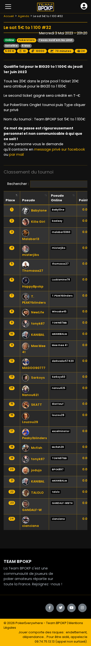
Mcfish (36, 448)
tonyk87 (38, 323)
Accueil (9, 16)
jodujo (36, 470)
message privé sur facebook (59, 149)
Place (10, 200)
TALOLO (37, 493)
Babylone (39, 210)
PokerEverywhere (29, 623)
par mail (16, 154)
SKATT (36, 405)
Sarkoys (38, 378)
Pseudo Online (57, 197)
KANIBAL (37, 335)
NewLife (37, 312)
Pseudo (28, 200)
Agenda (23, 16)
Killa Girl (38, 222)
